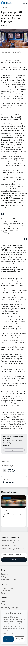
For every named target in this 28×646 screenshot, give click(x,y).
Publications (5, 591)
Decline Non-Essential (20, 639)
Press (3, 604)
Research (5, 574)
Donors (3, 593)
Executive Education (9, 579)
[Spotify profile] (17, 608)
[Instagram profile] (9, 608)
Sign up (13, 450)
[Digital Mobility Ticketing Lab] (13, 501)
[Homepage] (6, 2)
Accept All (8, 639)
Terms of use (4, 549)
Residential (7, 498)
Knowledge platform (8, 588)
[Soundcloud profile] (13, 608)
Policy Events (6, 577)
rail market (16, 52)
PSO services (6, 52)
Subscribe (13, 559)
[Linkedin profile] (2, 608)
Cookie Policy (17, 626)
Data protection (11, 549)
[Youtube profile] (6, 608)
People (3, 602)
